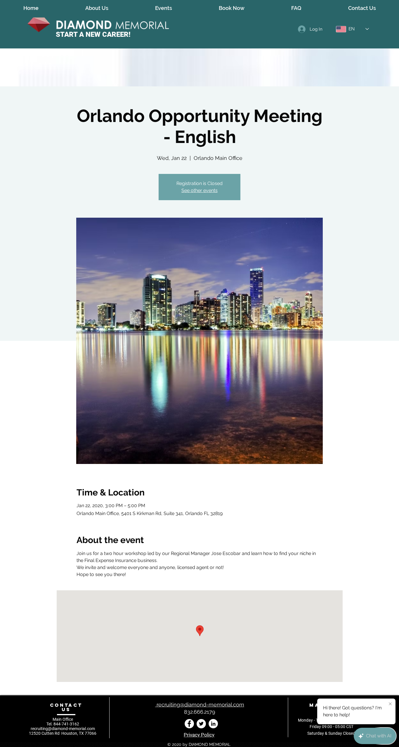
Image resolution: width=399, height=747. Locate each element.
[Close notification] (390, 704)
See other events (199, 190)
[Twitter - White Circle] (201, 723)
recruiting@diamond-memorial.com (63, 728)
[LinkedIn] (213, 723)
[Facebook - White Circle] (189, 723)
